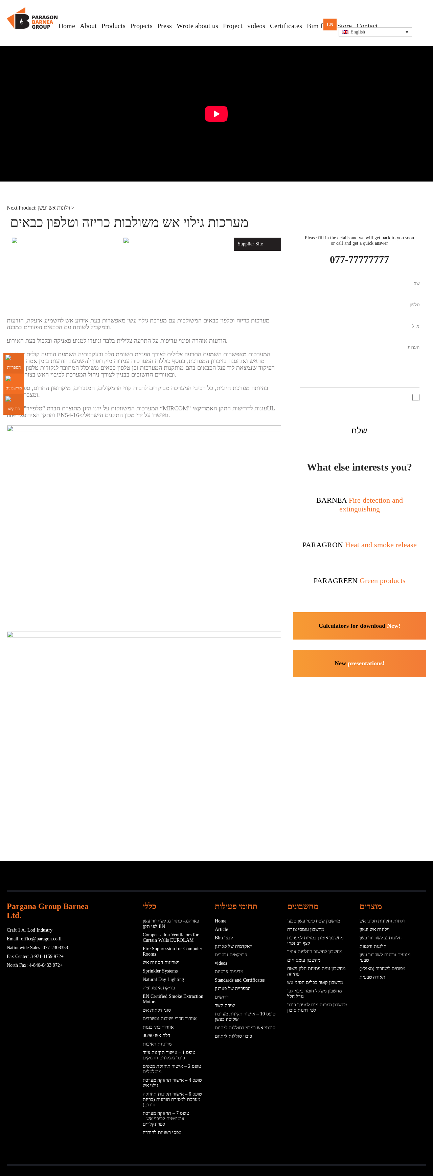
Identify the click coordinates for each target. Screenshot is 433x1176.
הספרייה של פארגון (233, 988)
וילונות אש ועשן (375, 929)
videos (256, 25)
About (88, 25)
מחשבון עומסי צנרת (305, 929)
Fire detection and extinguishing (359, 504)
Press (164, 25)
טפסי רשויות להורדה (162, 1132)
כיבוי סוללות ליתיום (233, 1036)
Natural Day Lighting (163, 979)
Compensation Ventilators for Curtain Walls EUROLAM (171, 937)
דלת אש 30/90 (156, 1035)
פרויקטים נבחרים (231, 954)
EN (330, 24)
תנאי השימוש (329, 396)
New (360, 663)
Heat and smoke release (359, 545)
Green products (360, 580)
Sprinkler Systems (160, 971)
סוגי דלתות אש (157, 1010)
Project (233, 25)
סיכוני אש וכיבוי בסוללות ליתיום (245, 1027)
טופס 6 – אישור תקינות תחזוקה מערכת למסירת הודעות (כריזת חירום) (172, 1099)
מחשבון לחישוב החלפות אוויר (314, 951)
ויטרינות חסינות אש (161, 962)
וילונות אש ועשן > (56, 208)
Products (113, 25)
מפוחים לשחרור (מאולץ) (382, 968)
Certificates (286, 25)
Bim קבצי (224, 937)
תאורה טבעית (372, 977)
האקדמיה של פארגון (233, 946)
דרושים (222, 997)
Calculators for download (360, 625)
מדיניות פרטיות (229, 971)
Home (67, 25)
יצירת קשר (225, 1005)
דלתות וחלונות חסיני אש (383, 920)
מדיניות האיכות (157, 1044)
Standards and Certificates (240, 980)
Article (221, 929)
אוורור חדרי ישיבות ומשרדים (170, 1018)
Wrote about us (197, 25)
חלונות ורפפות (373, 946)
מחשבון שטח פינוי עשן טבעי (313, 920)
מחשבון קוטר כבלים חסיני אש (315, 982)
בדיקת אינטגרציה (159, 987)
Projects (141, 25)
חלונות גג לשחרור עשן (381, 937)
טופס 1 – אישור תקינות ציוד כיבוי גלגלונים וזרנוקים (169, 1055)
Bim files (320, 25)
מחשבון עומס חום (303, 960)
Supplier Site (250, 243)
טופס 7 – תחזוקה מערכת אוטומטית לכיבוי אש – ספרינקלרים (166, 1119)
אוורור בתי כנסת (158, 1027)
